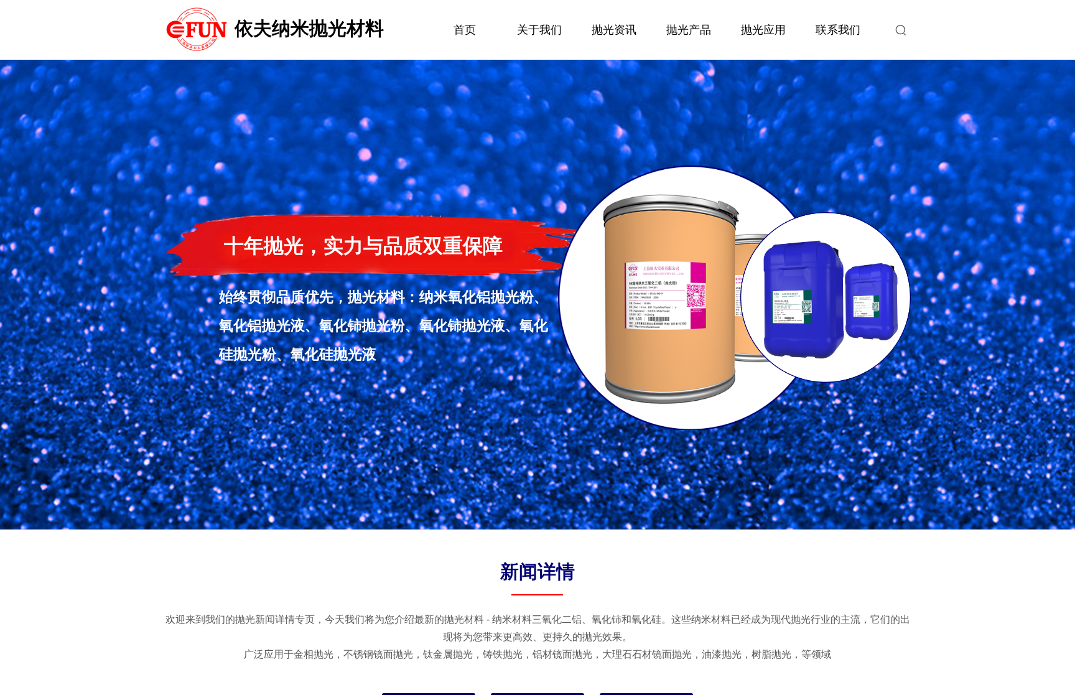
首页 (465, 30)
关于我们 (539, 30)
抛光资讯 (614, 30)
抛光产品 (688, 30)
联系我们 (838, 30)
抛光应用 (763, 30)
